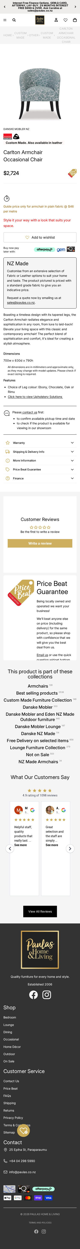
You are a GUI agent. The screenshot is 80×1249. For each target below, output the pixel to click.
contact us (29, 412)
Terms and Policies (40, 1222)
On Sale (8, 1061)
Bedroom (9, 1017)
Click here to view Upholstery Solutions (35, 396)
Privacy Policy (13, 1117)
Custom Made (20, 35)
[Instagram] (43, 1231)
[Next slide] (75, 7)
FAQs (7, 1096)
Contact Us (11, 1081)
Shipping (9, 1103)
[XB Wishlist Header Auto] (65, 20)
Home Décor (12, 1047)
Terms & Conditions (16, 1125)
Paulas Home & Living (45, 1214)
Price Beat (10, 1088)
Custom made (47, 35)
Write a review (40, 543)
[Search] (14, 20)
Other (33, 35)
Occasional (11, 1039)
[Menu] (5, 20)
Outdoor (9, 1054)
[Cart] (75, 20)
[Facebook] (36, 1231)
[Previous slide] (4, 7)
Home (7, 35)
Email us (42, 655)
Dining (7, 1032)
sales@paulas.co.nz (21, 302)
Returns (8, 1110)
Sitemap (9, 1132)
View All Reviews (40, 911)
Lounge (8, 1025)
